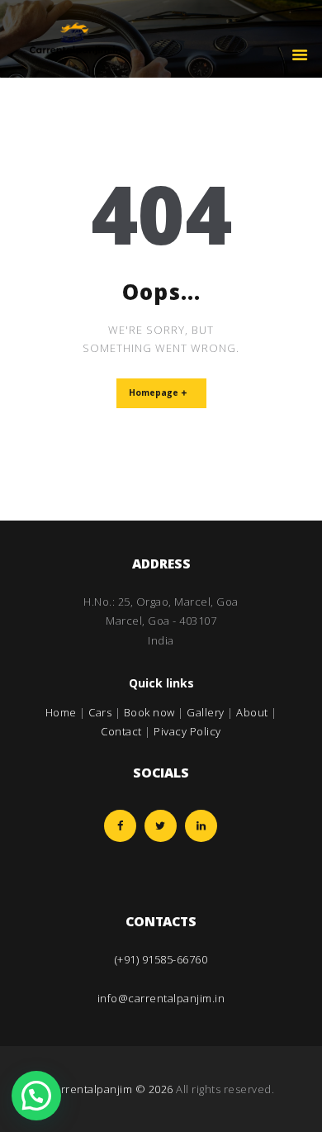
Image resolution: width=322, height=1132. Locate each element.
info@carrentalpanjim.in (161, 998)
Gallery (206, 712)
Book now (149, 712)
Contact (121, 731)
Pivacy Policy (187, 731)
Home (61, 712)
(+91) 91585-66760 (161, 959)
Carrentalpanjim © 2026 (110, 1089)
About (252, 712)
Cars (99, 712)
